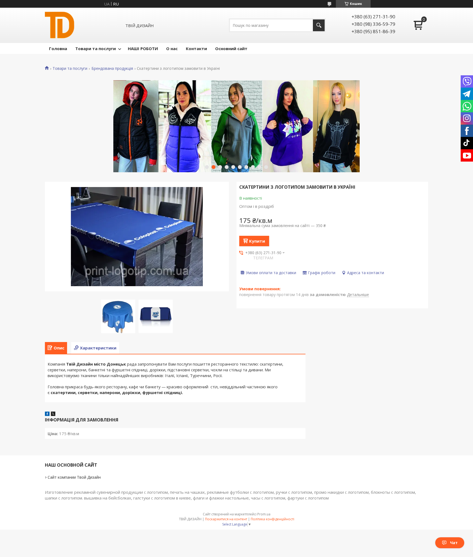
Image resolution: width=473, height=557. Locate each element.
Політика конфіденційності (272, 519)
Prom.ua (263, 514)
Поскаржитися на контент (226, 519)
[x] (53, 414)
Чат (454, 542)
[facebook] (47, 414)
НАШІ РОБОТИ (143, 48)
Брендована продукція (112, 68)
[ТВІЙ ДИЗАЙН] (59, 25)
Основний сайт (231, 48)
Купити (257, 241)
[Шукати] (319, 25)
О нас (172, 48)
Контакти (196, 48)
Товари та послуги (95, 48)
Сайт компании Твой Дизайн (74, 477)
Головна (58, 48)
